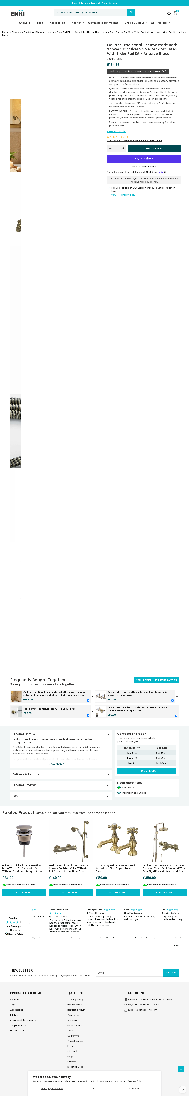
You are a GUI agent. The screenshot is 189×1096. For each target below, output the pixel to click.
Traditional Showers (34, 32)
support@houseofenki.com (142, 1009)
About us (72, 1020)
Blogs (70, 1056)
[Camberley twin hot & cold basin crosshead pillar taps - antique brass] (118, 840)
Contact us (73, 1015)
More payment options (144, 166)
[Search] (131, 12)
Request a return (76, 1009)
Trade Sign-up (75, 1040)
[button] (175, 12)
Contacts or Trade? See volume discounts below (134, 140)
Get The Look (17, 1030)
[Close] (122, 12)
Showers (16, 32)
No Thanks (134, 1088)
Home (5, 32)
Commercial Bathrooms (23, 1020)
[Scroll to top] (181, 1069)
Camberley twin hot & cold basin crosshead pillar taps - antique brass (116, 868)
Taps (13, 1004)
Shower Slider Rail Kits (59, 32)
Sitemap (71, 1061)
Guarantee (73, 1035)
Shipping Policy (75, 999)
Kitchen (14, 1015)
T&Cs (70, 1030)
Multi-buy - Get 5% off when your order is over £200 (138, 71)
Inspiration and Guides (134, 792)
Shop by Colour (18, 1025)
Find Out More (147, 771)
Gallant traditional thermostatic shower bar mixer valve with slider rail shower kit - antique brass (69, 868)
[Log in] (169, 12)
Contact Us (128, 787)
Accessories (16, 1009)
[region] (107, 924)
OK (93, 1088)
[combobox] (94, 12)
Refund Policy (74, 1004)
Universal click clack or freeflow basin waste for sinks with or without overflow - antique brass (22, 868)
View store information (123, 194)
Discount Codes (75, 1066)
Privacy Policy (135, 1081)
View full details (116, 131)
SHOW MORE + (56, 763)
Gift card (72, 1051)
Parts (70, 1046)
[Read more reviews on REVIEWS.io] (14, 934)
